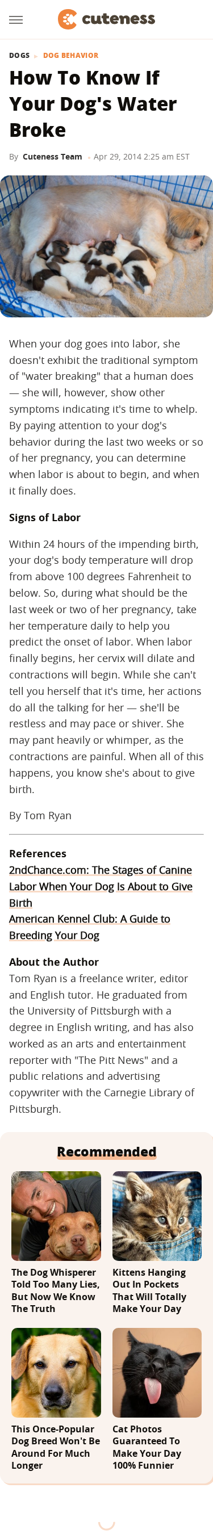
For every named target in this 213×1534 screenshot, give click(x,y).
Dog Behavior (71, 55)
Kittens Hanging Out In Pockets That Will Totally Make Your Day (149, 1291)
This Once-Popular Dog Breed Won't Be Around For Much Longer (55, 1447)
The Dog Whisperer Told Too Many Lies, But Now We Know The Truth (55, 1291)
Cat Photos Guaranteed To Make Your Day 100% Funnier (146, 1447)
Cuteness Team (52, 156)
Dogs (19, 55)
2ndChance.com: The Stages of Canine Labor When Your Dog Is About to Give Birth (101, 886)
